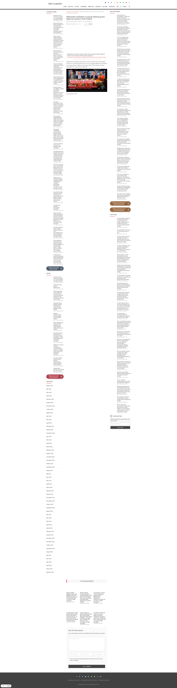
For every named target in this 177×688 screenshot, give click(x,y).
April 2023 (49, 484)
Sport (125, 6)
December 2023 (50, 457)
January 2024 (49, 453)
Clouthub (91, 57)
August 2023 (49, 470)
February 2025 (50, 426)
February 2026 (50, 399)
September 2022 (50, 507)
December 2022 (50, 497)
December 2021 (50, 538)
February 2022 (50, 531)
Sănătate (91, 6)
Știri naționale (75, 11)
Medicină (68, 21)
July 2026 (48, 389)
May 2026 (48, 392)
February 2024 (50, 450)
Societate (112, 6)
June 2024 (48, 436)
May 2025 (48, 419)
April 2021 (49, 565)
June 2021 (48, 558)
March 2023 (49, 487)
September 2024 (50, 433)
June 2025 (48, 416)
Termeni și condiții (103, 680)
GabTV (100, 57)
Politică (70, 6)
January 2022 (49, 535)
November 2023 (50, 460)
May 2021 (48, 562)
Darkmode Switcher (74, 680)
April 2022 (49, 524)
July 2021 (48, 555)
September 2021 (50, 548)
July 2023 (48, 473)
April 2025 (49, 423)
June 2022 (48, 518)
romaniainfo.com (78, 57)
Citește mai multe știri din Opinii (53, 376)
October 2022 (49, 504)
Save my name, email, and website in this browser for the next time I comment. (86, 659)
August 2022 (49, 511)
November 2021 (50, 541)
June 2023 (48, 477)
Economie (83, 6)
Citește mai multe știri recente (53, 268)
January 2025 (49, 429)
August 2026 (49, 385)
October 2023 (49, 463)
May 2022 (48, 521)
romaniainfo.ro (70, 57)
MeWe (84, 57)
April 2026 (49, 395)
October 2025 (49, 409)
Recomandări (74, 21)
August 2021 (49, 552)
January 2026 (49, 402)
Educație (98, 6)
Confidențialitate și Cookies (89, 680)
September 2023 (50, 467)
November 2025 (50, 406)
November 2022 (50, 501)
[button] (88, 24)
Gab (87, 57)
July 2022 (48, 514)
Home (67, 11)
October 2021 (49, 545)
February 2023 (50, 490)
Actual (77, 6)
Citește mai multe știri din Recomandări (118, 203)
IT (120, 6)
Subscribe (120, 427)
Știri (65, 6)
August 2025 (49, 412)
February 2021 (50, 572)
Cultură (104, 6)
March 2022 (49, 528)
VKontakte (96, 57)
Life (118, 6)
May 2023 (48, 480)
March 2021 (49, 568)
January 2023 (49, 494)
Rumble (104, 57)
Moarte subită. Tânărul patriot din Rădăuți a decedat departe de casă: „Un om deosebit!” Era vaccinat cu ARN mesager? (72, 596)
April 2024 (49, 443)
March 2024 (49, 446)
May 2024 (48, 440)
